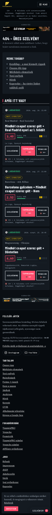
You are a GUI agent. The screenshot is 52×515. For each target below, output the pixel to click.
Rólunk (6, 461)
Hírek (12, 80)
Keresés (6, 402)
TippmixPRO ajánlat (13, 440)
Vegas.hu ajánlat (11, 444)
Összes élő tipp (17, 68)
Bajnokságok (9, 377)
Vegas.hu (42, 150)
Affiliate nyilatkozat (13, 449)
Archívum (7, 394)
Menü (45, 4)
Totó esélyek (16, 76)
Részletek (8, 503)
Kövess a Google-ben (13, 415)
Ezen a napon (9, 386)
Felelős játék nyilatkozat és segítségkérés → (24, 346)
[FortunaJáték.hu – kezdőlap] (7, 4)
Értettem (11, 509)
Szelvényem (39, 510)
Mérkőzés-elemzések (21, 72)
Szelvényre (12, 151)
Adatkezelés (9, 474)
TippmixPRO (28, 150)
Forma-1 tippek (10, 382)
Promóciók (8, 436)
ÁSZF (5, 469)
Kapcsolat (7, 486)
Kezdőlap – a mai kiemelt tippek (27, 64)
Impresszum (9, 465)
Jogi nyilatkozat (10, 482)
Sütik (5, 478)
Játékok (6, 390)
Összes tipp (8, 365)
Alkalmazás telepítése (13, 411)
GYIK (5, 407)
